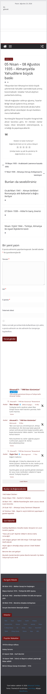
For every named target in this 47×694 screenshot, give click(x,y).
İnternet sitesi (8, 310)
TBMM (6, 631)
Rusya (40, 624)
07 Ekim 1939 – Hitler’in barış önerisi (23, 211)
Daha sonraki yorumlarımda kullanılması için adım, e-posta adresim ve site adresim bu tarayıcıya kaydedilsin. (23, 328)
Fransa (25, 624)
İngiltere (19, 620)
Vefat (5, 620)
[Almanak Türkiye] (5, 46)
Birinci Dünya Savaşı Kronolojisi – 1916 (16, 666)
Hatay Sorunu (7, 649)
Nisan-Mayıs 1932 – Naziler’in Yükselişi (16, 498)
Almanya (18, 624)
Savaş (23, 627)
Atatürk (27, 620)
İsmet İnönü (38, 627)
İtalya (31, 631)
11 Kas (35, 454)
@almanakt (13, 423)
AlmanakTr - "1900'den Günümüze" (23, 420)
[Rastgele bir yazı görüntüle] (42, 46)
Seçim (12, 620)
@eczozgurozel (26, 454)
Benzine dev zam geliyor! (11, 551)
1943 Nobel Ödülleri (9, 494)
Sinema (24, 631)
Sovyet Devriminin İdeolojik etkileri (15, 608)
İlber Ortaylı (14, 404)
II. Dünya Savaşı (8, 627)
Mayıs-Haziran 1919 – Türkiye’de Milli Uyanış (19, 591)
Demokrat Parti (8, 624)
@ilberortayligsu (27, 405)
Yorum (5, 259)
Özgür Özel (14, 454)
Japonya (33, 624)
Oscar (30, 627)
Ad (4, 289)
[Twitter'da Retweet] (8, 401)
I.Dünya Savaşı (15, 631)
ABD (37, 631)
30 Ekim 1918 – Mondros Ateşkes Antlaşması (18, 603)
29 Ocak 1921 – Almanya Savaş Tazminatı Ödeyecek (21, 507)
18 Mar (21, 423)
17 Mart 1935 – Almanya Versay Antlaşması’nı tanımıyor (23, 173)
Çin (17, 627)
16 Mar (37, 405)
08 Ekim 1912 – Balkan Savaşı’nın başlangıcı (18, 586)
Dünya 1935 (8, 59)
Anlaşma (34, 620)
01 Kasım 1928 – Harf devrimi (13, 654)
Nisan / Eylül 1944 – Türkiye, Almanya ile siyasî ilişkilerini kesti (23, 227)
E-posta (6, 300)
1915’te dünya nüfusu (10, 645)
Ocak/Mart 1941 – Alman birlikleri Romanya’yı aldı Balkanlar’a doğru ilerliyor (21, 193)
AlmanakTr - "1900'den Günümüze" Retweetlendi (25, 401)
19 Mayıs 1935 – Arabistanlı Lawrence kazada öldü (23, 165)
